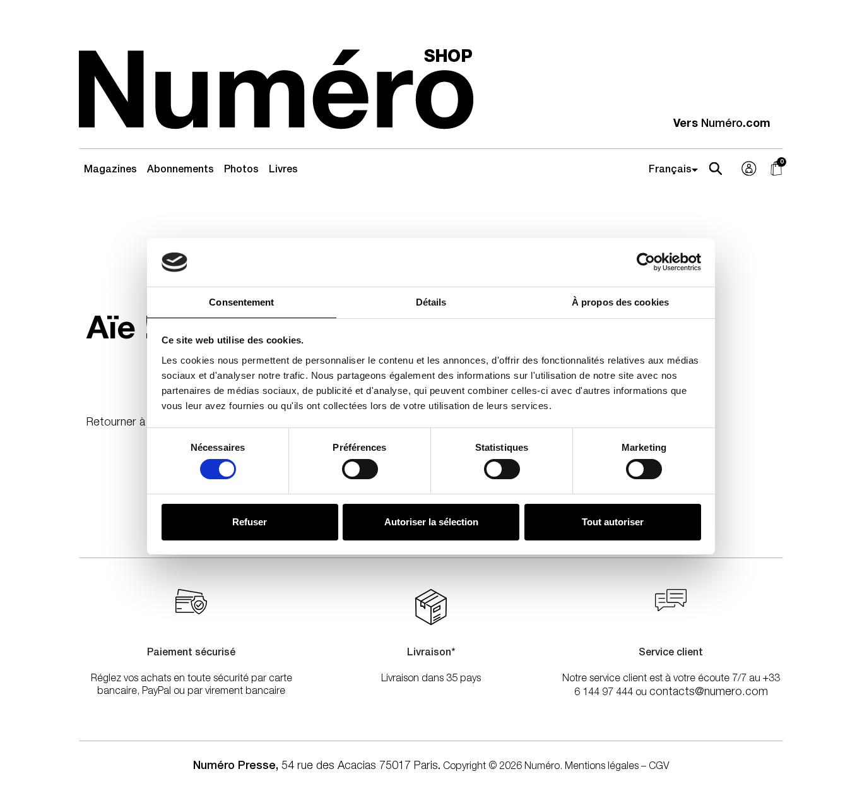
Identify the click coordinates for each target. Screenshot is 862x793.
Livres (283, 170)
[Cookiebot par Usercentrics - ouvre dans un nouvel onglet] (646, 262)
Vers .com (721, 124)
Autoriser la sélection (431, 521)
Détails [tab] (431, 302)
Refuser (249, 521)
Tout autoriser (613, 521)
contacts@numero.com (708, 692)
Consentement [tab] (241, 302)
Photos (241, 170)
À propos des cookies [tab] (620, 302)
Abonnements (180, 170)
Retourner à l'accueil (136, 423)
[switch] (360, 469)
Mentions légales (602, 767)
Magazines (110, 170)
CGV (659, 767)
